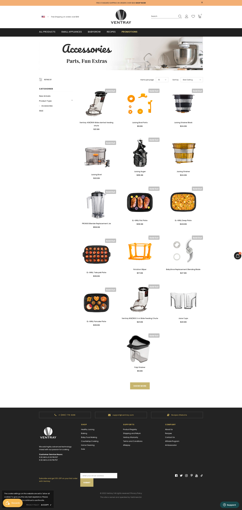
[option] (65, 415)
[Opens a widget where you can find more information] (229, 505)
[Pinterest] (191, 475)
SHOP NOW (141, 3)
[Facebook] (176, 475)
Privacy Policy (136, 493)
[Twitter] (181, 475)
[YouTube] (196, 475)
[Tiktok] (201, 475)
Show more (139, 386)
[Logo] (121, 17)
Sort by (176, 80)
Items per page (147, 80)
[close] (202, 2)
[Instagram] (186, 475)
